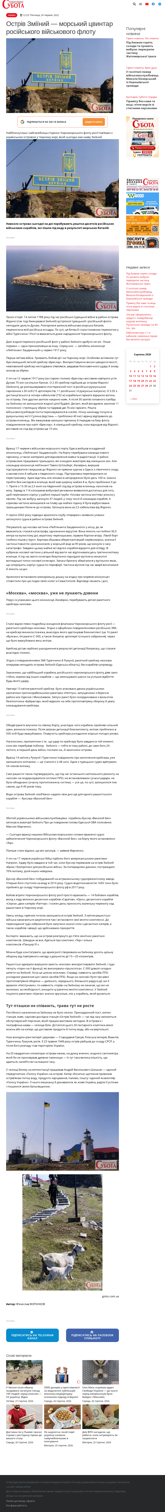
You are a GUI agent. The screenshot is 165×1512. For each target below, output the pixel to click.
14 (146, 376)
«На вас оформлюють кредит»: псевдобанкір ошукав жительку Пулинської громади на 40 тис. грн (142, 321)
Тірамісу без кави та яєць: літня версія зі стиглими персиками (141, 104)
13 (142, 376)
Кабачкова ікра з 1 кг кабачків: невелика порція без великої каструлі (141, 336)
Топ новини (152, 38)
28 (146, 385)
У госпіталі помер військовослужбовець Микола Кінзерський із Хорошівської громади (142, 78)
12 (138, 376)
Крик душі (151, 67)
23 (154, 380)
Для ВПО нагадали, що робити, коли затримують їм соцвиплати (99, 1435)
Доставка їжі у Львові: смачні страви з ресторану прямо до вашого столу (24, 1435)
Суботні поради (148, 96)
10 (130, 376)
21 (146, 380)
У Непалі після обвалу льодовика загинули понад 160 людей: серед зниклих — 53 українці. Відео (23, 1392)
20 (142, 380)
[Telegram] (160, 4)
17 (130, 380)
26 (138, 385)
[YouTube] (147, 4)
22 (150, 380)
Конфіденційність (16, 1505)
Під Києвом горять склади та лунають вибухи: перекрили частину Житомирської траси (141, 49)
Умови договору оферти (20, 1500)
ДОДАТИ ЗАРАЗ (93, 121)
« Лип (133, 398)
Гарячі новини (135, 38)
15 (150, 376)
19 (138, 380)
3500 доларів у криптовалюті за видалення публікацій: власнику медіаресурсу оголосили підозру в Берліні (62, 1392)
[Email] (140, 4)
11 (134, 376)
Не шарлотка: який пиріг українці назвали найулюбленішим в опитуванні (59, 1436)
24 (130, 385)
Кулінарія (131, 96)
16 (154, 376)
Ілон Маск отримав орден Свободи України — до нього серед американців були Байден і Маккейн (100, 1392)
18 (134, 380)
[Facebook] (153, 4)
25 (134, 385)
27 (142, 385)
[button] (134, 4)
